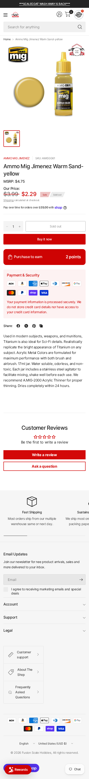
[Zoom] (77, 52)
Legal (7, 630)
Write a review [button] (44, 454)
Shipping (8, 200)
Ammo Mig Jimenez (16, 158)
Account (10, 604)
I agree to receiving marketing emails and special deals (46, 591)
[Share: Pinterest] (34, 326)
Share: (8, 325)
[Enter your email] (81, 579)
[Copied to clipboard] (41, 326)
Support (10, 617)
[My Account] (59, 14)
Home (7, 39)
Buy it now (44, 239)
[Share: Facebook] (18, 326)
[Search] (80, 27)
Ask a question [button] (44, 466)
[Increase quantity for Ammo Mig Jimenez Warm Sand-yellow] (19, 226)
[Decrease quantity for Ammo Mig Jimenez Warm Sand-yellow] (7, 226)
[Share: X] (26, 326)
